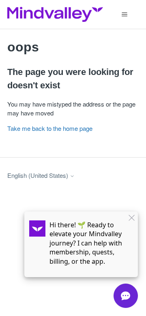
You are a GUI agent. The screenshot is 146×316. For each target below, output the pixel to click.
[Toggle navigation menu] (124, 14)
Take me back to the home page (49, 128)
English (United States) (38, 175)
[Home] (55, 14)
